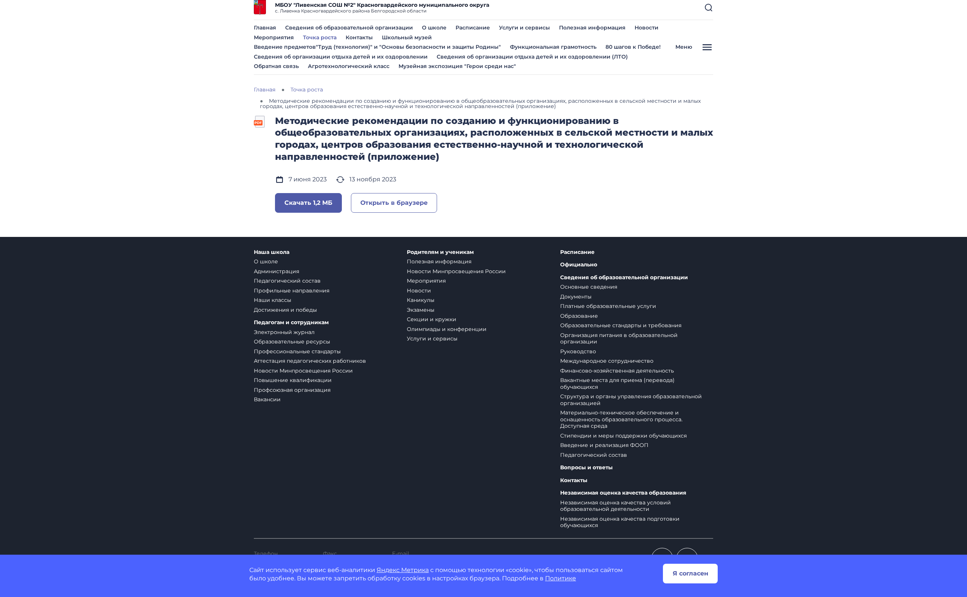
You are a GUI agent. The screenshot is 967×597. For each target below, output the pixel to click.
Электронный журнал (284, 332)
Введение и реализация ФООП (604, 445)
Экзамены (420, 309)
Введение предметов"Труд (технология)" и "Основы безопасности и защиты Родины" (377, 46)
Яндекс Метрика (403, 570)
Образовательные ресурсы (292, 341)
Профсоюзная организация (292, 390)
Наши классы (272, 300)
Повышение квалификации (293, 380)
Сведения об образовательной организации (349, 27)
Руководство (578, 351)
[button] (708, 7)
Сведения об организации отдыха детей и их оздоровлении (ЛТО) (532, 56)
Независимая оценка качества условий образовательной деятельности (615, 506)
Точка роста (320, 37)
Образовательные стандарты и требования (620, 325)
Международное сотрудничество (606, 360)
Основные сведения (588, 286)
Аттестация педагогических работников (310, 360)
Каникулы (420, 300)
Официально (578, 264)
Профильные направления (291, 290)
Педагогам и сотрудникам (291, 322)
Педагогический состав (287, 280)
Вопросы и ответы (586, 467)
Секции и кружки (431, 319)
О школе (434, 27)
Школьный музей (407, 37)
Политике (560, 578)
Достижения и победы (285, 309)
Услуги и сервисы (524, 27)
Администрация (276, 271)
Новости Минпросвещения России (303, 370)
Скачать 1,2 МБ (308, 202)
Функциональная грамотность (553, 46)
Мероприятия (274, 37)
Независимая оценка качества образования (623, 493)
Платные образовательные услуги (608, 306)
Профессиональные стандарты (297, 351)
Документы (576, 296)
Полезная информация (592, 27)
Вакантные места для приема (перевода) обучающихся (617, 383)
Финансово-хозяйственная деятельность (617, 370)
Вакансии (267, 399)
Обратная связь (276, 66)
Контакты (359, 37)
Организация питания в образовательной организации (619, 338)
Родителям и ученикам (440, 252)
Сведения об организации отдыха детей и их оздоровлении (341, 56)
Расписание (473, 27)
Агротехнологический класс (348, 66)
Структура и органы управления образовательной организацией (631, 400)
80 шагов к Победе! (633, 46)
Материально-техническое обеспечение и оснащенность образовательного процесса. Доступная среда (621, 419)
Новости (646, 27)
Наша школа (271, 252)
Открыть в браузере (394, 202)
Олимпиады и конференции (447, 329)
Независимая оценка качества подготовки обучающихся (620, 522)
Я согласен (690, 573)
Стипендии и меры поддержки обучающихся (623, 435)
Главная (265, 27)
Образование (579, 315)
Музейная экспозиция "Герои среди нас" (457, 66)
